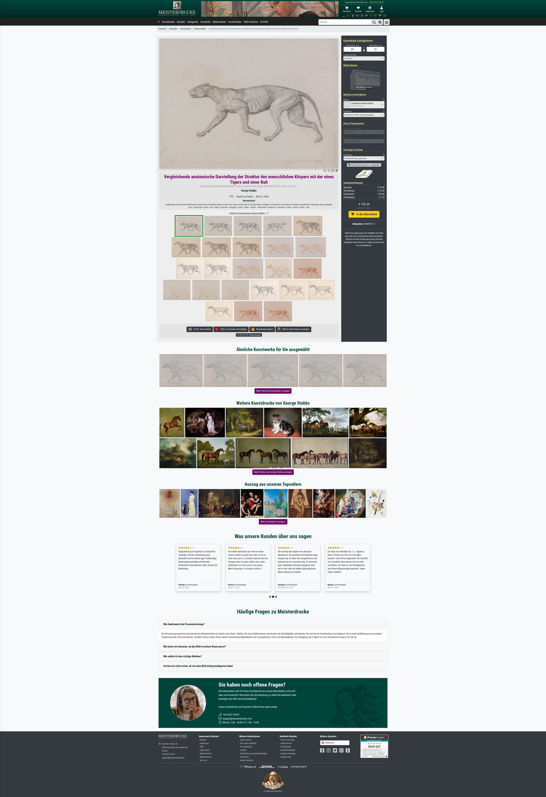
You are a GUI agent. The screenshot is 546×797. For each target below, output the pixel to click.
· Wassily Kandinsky (287, 750)
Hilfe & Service (251, 21)
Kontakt (264, 21)
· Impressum (204, 743)
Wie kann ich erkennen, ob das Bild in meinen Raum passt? (194, 646)
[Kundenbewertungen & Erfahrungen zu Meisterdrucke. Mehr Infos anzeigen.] (374, 746)
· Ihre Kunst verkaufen (248, 743)
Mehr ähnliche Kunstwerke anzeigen (273, 391)
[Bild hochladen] (387, 22)
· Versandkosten (245, 747)
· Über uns (203, 760)
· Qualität (242, 750)
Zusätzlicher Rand (349, 55)
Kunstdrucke (168, 21)
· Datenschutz (204, 750)
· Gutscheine (244, 757)
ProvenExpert (188, 585)
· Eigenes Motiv (245, 740)
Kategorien (192, 21)
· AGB (201, 747)
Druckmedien (234, 21)
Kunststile (205, 21)
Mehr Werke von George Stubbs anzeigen (273, 472)
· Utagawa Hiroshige (287, 753)
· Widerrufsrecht (205, 753)
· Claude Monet (286, 743)
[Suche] (374, 22)
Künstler (181, 21)
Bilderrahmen (219, 21)
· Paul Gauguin (285, 747)
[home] (158, 22)
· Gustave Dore (285, 757)
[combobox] (364, 58)
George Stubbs (200, 29)
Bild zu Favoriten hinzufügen (233, 329)
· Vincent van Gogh (287, 740)
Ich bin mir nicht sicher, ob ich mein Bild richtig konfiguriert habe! (198, 666)
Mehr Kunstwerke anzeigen (273, 521)
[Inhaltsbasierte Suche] (380, 22)
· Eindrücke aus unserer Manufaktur (253, 753)
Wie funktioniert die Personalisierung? (183, 624)
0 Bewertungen (254, 335)
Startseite (162, 29)
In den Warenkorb (365, 214)
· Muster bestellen (246, 760)
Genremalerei (185, 29)
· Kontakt (202, 740)
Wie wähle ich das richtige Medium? (182, 656)
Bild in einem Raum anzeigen (295, 329)
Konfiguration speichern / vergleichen (365, 165)
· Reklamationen (205, 757)
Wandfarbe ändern (264, 329)
